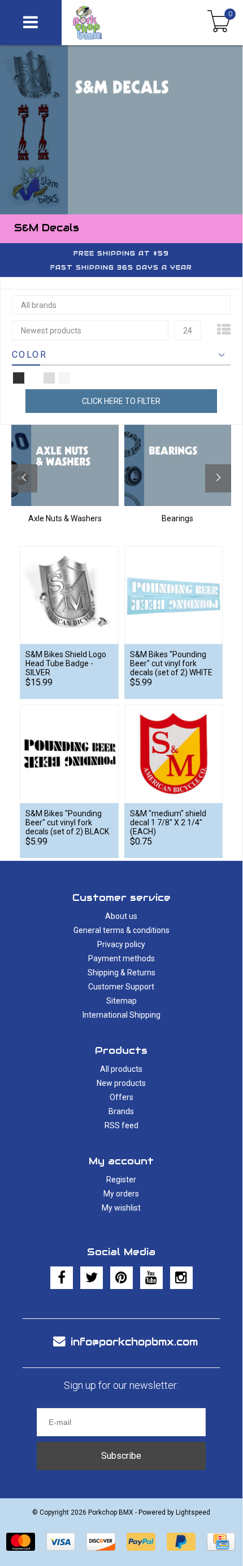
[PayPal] (141, 1542)
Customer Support (121, 986)
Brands (121, 1111)
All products (121, 1069)
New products (121, 1083)
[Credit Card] (221, 1542)
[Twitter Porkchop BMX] (91, 1277)
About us (121, 916)
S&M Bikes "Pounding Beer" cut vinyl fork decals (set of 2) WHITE (171, 663)
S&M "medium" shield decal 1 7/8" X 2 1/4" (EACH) (168, 822)
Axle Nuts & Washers (65, 518)
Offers (121, 1097)
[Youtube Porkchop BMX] (151, 1277)
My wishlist (121, 1207)
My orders (121, 1193)
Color (29, 354)
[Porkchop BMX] (109, 22)
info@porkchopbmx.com (134, 1341)
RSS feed (121, 1125)
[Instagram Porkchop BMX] (181, 1277)
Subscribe (121, 1455)
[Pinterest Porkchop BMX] (121, 1277)
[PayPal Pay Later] (181, 1542)
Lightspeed (193, 1512)
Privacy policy (121, 944)
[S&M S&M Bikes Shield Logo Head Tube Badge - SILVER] (69, 595)
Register (121, 1179)
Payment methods (121, 958)
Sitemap (121, 1000)
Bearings (177, 518)
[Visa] (60, 1542)
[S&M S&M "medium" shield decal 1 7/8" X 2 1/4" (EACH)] (173, 754)
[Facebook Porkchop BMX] (61, 1277)
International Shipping (121, 1014)
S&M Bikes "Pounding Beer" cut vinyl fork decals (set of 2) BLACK (67, 822)
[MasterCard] (20, 1542)
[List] (224, 330)
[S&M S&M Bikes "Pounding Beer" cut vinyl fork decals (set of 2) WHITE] (173, 595)
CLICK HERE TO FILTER (121, 401)
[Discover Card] (100, 1542)
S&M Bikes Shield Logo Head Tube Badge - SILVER (65, 663)
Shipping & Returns (121, 972)
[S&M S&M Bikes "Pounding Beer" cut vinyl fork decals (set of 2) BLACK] (69, 754)
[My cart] (219, 22)
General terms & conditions (121, 930)
